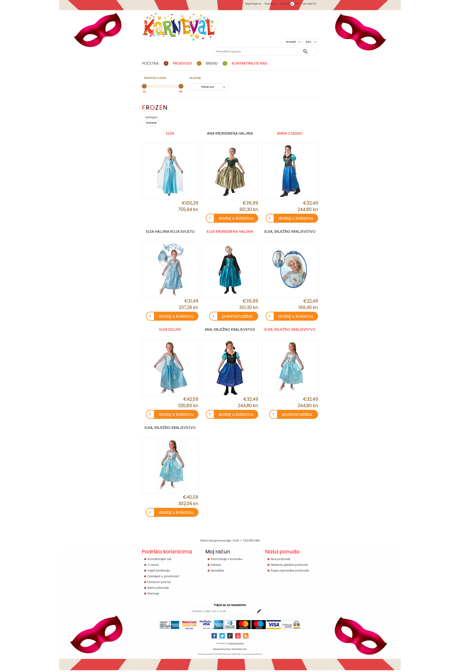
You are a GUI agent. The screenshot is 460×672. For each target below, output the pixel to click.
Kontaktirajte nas (159, 559)
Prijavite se (270, 3)
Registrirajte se (253, 3)
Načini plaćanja (158, 588)
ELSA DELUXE (170, 329)
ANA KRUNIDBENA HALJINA (230, 133)
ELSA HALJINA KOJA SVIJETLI (170, 231)
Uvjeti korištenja (158, 570)
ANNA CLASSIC (290, 133)
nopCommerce (236, 643)
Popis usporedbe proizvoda (290, 570)
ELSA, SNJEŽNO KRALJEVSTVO (290, 231)
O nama (153, 565)
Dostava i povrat (159, 582)
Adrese (216, 565)
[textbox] (257, 51)
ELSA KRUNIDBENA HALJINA (230, 231)
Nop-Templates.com (236, 649)
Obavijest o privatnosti (163, 576)
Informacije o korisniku (226, 559)
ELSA (170, 133)
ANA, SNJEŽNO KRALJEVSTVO (230, 329)
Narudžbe (217, 570)
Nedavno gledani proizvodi (289, 565)
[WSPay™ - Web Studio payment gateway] (291, 628)
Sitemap (153, 593)
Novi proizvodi (280, 559)
